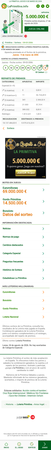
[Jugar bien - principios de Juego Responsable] (25, 415)
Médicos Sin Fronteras (37, 393)
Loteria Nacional (10, 317)
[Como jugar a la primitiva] (19, 445)
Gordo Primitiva (12, 199)
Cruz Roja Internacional (14, 393)
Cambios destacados (13, 245)
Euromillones (10, 187)
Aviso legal (39, 404)
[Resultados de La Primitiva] (4, 6)
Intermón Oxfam (35, 395)
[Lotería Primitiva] (7, 42)
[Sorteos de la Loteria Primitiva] (32, 445)
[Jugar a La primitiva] (44, 445)
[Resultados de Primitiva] (6, 445)
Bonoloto (8, 210)
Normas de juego (11, 237)
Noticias (7, 228)
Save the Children (17, 395)
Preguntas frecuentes (13, 261)
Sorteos (17, 42)
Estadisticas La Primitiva (15, 278)
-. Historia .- (9, 404)
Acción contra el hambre (34, 390)
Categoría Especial (12, 253)
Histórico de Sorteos (12, 270)
